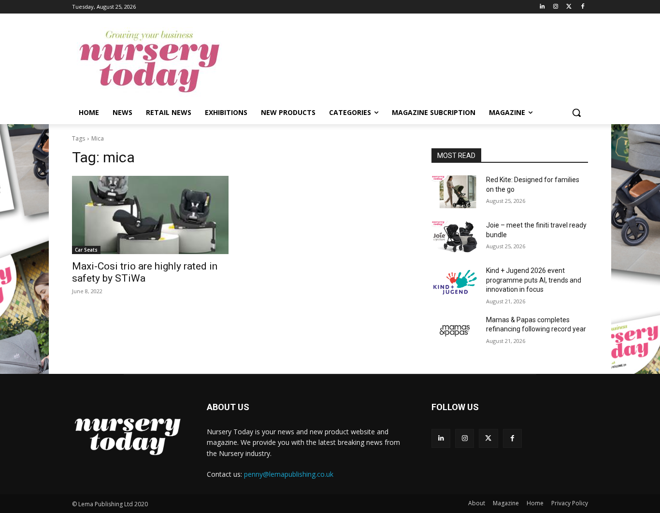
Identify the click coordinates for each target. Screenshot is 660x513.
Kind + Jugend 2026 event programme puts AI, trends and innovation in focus (533, 280)
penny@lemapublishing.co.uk (288, 474)
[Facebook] (582, 7)
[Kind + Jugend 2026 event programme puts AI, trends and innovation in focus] (454, 282)
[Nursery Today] (149, 62)
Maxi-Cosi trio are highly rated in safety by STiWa (144, 272)
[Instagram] (555, 7)
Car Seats (86, 249)
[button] (576, 112)
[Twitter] (568, 7)
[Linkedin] (542, 7)
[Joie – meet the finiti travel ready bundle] (454, 237)
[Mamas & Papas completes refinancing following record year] (454, 331)
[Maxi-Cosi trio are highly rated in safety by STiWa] (150, 215)
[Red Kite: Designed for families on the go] (454, 191)
